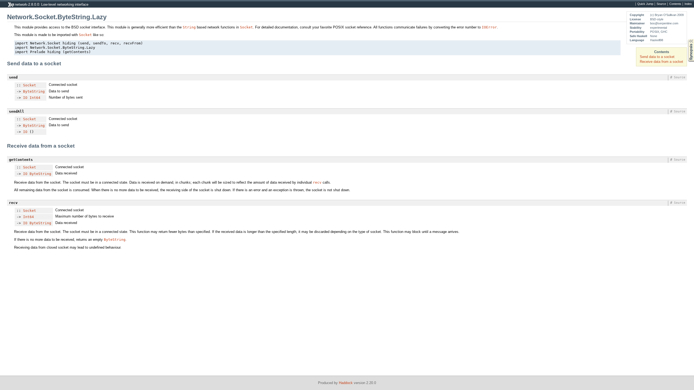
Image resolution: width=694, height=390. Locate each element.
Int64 (35, 98)
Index (688, 4)
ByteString (34, 91)
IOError (489, 27)
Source (661, 4)
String (189, 27)
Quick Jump (645, 4)
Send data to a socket (657, 57)
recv (317, 182)
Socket (246, 27)
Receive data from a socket (661, 62)
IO (25, 98)
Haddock (346, 383)
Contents (675, 4)
